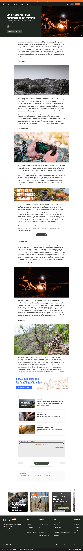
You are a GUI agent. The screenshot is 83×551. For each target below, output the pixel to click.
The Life (16, 10)
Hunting (45, 466)
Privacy (70, 549)
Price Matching (57, 527)
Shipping (56, 524)
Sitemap (80, 549)
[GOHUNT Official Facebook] (3, 545)
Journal (12, 10)
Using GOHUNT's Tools (44, 535)
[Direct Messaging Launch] (61, 502)
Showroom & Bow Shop (59, 530)
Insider (41, 522)
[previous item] (71, 490)
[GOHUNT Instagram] (7, 545)
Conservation (30, 527)
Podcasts (41, 532)
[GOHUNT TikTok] (14, 545)
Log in (72, 4)
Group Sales (56, 535)
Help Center (77, 519)
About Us (29, 519)
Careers (29, 524)
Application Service (43, 524)
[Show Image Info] (81, 35)
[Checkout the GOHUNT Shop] (67, 4)
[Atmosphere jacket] (39, 502)
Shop (55, 519)
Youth (32, 466)
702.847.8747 (6, 523)
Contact (29, 530)
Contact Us (7, 529)
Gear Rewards (77, 522)
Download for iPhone (62, 544)
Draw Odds (76, 524)
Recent (8, 10)
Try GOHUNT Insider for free (14, 31)
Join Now (77, 4)
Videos (41, 530)
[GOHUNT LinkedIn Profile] (17, 545)
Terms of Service (75, 549)
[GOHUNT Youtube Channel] (10, 545)
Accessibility (56, 538)
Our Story (29, 522)
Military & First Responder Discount (62, 532)
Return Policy (57, 522)
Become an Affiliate (31, 532)
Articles (41, 527)
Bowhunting (38, 466)
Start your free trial (41, 234)
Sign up (36, 475)
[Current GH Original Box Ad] (18, 502)
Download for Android (75, 544)
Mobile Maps (77, 527)
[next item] (74, 490)
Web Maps (76, 530)
